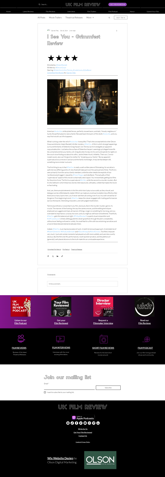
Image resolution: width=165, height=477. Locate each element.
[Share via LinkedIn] (57, 256)
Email (46, 384)
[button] (132, 11)
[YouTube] (85, 423)
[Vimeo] (93, 423)
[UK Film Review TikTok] (72, 423)
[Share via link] (62, 256)
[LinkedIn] (98, 423)
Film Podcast (20, 323)
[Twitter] (80, 423)
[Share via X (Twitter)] (53, 256)
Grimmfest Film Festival (54, 249)
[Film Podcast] (68, 423)
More (88, 17)
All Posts (41, 17)
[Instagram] (89, 423)
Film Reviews (144, 323)
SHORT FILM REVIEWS (103, 348)
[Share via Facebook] (48, 256)
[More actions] (117, 30)
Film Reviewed (61, 323)
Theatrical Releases (74, 17)
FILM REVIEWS (19, 348)
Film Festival (66, 249)
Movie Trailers (55, 17)
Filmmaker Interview (103, 323)
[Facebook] (76, 423)
